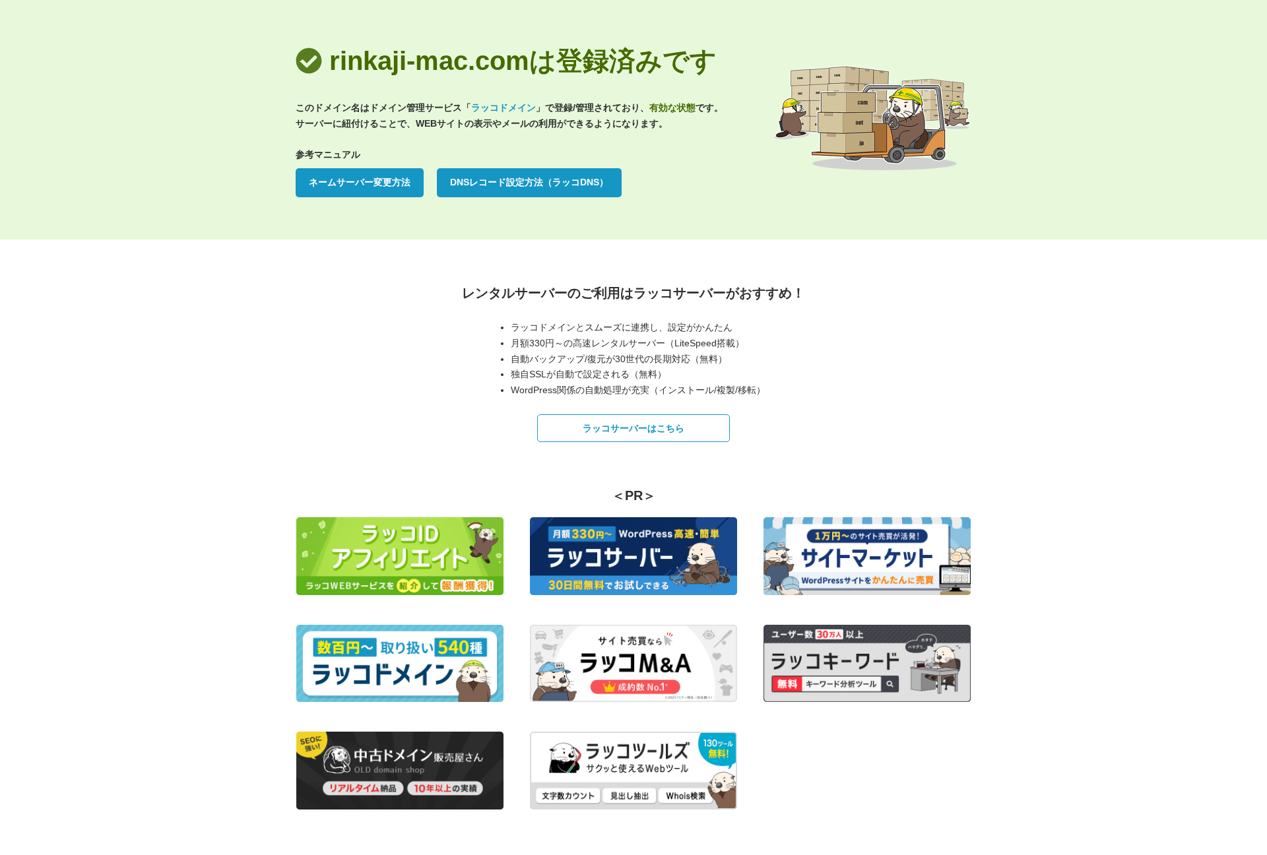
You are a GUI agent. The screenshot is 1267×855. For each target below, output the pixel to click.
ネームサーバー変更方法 (359, 182)
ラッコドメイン (503, 107)
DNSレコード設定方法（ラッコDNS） (529, 182)
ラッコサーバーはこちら (633, 428)
